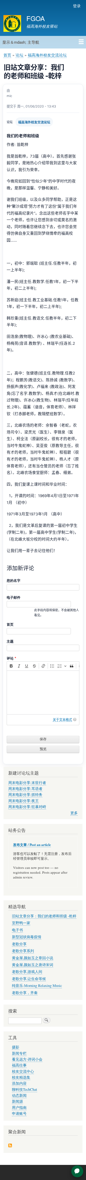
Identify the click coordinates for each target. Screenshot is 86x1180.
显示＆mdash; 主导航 (20, 42)
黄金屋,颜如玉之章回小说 (32, 957)
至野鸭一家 (21, 922)
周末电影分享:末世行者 (27, 782)
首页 (7, 55)
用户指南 (19, 1107)
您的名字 (13, 580)
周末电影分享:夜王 (23, 800)
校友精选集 (21, 1077)
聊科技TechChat (24, 1089)
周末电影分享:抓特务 (25, 794)
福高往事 (19, 1065)
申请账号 (19, 1113)
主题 (10, 641)
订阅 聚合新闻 (10, 1146)
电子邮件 (13, 597)
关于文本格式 (62, 720)
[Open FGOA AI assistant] (77, 1171)
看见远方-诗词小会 (27, 1059)
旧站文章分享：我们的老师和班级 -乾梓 (44, 916)
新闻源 (17, 1101)
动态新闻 (19, 1095)
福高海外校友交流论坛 (47, 55)
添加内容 (19, 1083)
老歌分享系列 (23, 950)
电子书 (17, 929)
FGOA (35, 18)
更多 (74, 812)
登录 (77, 5)
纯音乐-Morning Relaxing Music (37, 985)
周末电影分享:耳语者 (25, 788)
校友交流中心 (23, 1071)
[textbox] (43, 692)
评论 (10, 658)
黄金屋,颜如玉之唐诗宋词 (32, 964)
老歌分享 (19, 943)
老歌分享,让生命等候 (29, 978)
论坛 (19, 55)
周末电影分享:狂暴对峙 (27, 806)
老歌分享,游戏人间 (27, 971)
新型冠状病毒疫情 (26, 936)
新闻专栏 (19, 1053)
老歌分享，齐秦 (25, 992)
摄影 (15, 1047)
